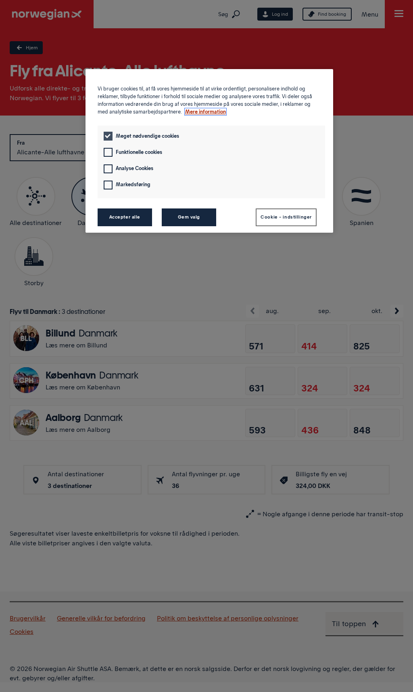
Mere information (205, 112)
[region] (209, 151)
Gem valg (189, 217)
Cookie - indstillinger (286, 217)
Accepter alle (124, 217)
